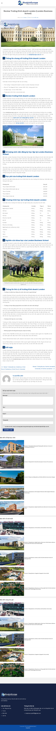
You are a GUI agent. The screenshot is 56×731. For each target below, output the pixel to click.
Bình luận (5, 395)
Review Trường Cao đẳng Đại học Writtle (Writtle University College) (39, 477)
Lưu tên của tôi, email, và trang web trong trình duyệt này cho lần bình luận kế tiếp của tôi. (27, 426)
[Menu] (2, 3)
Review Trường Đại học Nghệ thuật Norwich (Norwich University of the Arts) (40, 507)
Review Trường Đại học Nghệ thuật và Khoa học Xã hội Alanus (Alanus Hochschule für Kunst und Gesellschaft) (39, 543)
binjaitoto (28, 727)
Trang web (5, 420)
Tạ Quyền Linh (35, 17)
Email (4, 413)
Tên (4, 407)
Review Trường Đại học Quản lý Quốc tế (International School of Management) (38, 558)
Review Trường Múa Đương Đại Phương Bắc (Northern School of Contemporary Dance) (38, 447)
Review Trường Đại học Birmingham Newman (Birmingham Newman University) (39, 492)
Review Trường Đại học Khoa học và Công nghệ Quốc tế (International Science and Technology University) (39, 589)
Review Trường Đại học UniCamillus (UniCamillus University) (38, 527)
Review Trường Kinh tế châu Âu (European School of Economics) (38, 461)
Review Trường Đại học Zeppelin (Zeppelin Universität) (36, 573)
